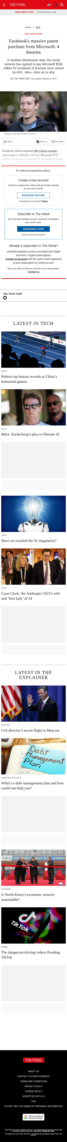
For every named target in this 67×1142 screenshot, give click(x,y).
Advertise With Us (34, 1096)
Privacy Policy (33, 1086)
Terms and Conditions (33, 1081)
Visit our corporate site (44, 1131)
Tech (38, 27)
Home (28, 27)
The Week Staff (21, 78)
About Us (33, 1071)
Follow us (44, 142)
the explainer (33, 34)
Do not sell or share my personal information (34, 1106)
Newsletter (59, 142)
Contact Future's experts (33, 1076)
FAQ (33, 1101)
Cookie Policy (33, 1091)
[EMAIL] (5, 298)
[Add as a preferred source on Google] (33, 1117)
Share (9, 142)
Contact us (33, 271)
